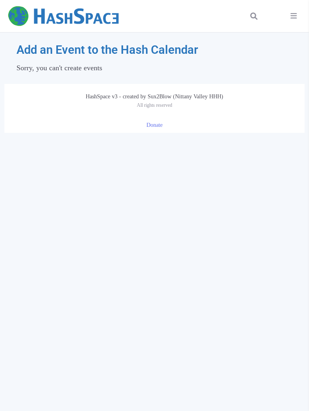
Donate (154, 125)
